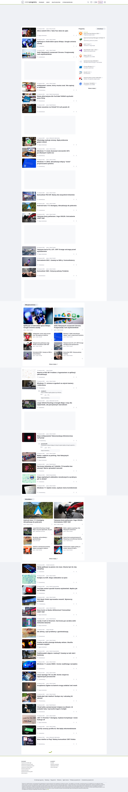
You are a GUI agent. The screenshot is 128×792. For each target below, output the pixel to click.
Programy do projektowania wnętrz (27, 765)
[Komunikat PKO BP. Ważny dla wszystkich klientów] (29, 196)
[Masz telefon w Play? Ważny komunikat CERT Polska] (29, 740)
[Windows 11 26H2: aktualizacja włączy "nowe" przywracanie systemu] (29, 163)
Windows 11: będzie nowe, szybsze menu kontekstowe (57, 488)
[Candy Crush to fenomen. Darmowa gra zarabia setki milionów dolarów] (29, 622)
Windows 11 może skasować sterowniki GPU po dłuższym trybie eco (53, 152)
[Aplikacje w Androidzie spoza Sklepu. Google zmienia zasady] (29, 43)
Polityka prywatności (75, 780)
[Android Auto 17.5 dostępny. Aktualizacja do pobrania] (29, 207)
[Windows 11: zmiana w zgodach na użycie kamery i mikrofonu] (29, 384)
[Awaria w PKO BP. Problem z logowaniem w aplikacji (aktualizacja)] (29, 374)
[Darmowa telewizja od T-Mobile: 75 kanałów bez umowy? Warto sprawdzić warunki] (29, 467)
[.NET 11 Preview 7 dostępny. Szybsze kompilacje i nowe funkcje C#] (29, 719)
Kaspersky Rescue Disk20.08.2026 (92, 77)
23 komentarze (42, 275)
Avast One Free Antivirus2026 (91, 33)
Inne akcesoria (87, 73)
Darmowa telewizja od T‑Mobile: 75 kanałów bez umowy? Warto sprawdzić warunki (54, 467)
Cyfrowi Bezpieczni (67, 2)
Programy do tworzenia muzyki (27, 764)
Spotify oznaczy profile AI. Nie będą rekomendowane (56, 728)
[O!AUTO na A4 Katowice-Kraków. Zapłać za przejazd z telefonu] (27, 550)
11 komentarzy (42, 604)
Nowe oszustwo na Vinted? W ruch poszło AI (53, 107)
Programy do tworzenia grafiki (27, 771)
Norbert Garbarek (50, 565)
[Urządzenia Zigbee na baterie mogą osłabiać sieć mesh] (29, 687)
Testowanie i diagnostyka (89, 45)
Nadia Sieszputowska (51, 475)
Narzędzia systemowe (88, 67)
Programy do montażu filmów (26, 767)
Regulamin (53, 780)
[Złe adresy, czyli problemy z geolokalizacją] (27, 541)
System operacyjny (53, 767)
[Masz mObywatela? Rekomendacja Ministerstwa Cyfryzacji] (29, 437)
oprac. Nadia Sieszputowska (52, 94)
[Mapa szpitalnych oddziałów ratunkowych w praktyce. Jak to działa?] (29, 478)
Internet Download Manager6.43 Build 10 (94, 38)
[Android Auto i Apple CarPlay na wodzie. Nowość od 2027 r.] (58, 550)
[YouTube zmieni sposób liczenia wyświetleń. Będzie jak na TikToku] (29, 590)
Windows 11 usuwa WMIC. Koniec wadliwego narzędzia (57, 664)
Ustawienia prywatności (88, 780)
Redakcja (47, 780)
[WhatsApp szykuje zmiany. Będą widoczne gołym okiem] (29, 141)
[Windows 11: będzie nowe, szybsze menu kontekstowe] (29, 489)
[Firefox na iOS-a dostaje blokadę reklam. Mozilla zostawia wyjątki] (29, 643)
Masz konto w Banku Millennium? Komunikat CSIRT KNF (53, 611)
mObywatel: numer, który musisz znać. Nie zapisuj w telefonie (55, 86)
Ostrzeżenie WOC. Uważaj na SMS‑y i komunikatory (56, 260)
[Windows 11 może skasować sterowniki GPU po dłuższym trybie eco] (29, 152)
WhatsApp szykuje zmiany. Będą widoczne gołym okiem (52, 141)
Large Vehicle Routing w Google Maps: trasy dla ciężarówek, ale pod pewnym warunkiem (54, 404)
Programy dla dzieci (25, 770)
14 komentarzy (42, 492)
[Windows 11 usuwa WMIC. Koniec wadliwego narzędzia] (29, 665)
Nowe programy (24, 773)
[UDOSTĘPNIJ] (76, 35)
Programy (41, 2)
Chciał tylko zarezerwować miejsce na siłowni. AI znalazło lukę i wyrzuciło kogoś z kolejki (55, 708)
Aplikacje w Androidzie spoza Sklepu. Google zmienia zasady (56, 42)
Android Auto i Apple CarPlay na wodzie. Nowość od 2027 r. (71, 547)
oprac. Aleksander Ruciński (52, 400)
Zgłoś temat (66, 780)
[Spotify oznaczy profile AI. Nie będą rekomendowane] (29, 730)
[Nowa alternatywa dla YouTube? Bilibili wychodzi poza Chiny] (29, 97)
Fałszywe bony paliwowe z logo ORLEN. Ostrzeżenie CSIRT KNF (56, 217)
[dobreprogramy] (32, 2)
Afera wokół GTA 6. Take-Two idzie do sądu (52, 31)
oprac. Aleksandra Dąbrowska (53, 138)
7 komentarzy (42, 388)
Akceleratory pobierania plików (91, 40)
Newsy (48, 2)
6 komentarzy (42, 166)
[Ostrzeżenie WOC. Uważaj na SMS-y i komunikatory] (29, 261)
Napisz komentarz (43, 35)
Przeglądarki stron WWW (89, 56)
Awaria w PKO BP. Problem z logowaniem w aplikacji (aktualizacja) (56, 373)
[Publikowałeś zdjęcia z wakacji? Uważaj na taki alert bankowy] (29, 654)
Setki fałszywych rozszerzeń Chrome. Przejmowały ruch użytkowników (55, 53)
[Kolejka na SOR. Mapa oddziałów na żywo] (29, 579)
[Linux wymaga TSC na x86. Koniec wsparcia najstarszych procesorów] (29, 676)
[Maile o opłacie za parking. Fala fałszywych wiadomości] (29, 457)
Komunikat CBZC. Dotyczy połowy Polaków (53, 271)
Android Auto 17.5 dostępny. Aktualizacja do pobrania (57, 205)
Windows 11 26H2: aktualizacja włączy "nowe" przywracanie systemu (54, 162)
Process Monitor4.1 (89, 66)
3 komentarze (42, 101)
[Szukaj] (88, 2)
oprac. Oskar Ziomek (50, 39)
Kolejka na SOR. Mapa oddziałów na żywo (52, 578)
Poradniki (52, 762)
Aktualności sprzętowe (54, 764)
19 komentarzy (42, 701)
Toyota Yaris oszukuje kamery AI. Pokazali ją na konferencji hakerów (72, 538)
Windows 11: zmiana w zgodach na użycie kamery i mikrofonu (55, 384)
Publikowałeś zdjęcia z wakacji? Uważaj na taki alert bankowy (56, 654)
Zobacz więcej (52, 364)
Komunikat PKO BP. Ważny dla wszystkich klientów (56, 195)
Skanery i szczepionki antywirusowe (92, 79)
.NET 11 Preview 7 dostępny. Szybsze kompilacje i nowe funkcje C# (57, 719)
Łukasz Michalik (36, 540)
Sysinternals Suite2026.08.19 (91, 61)
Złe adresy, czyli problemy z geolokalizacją (40, 538)
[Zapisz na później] (74, 35)
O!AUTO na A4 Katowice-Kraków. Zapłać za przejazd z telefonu (41, 547)
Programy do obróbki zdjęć (26, 762)
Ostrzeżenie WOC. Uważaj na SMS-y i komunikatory (42, 353)
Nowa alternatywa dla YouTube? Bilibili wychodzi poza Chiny (55, 97)
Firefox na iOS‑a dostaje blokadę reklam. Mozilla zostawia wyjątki (55, 643)
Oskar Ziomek (49, 370)
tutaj (48, 789)
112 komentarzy (42, 440)
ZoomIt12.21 (87, 72)
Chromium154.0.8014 (89, 83)
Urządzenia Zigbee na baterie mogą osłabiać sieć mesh (57, 685)
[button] (105, 2)
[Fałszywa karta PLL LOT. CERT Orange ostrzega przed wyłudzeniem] (29, 251)
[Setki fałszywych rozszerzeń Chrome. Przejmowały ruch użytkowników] (29, 53)
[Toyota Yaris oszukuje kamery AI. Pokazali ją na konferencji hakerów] (58, 541)
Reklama (59, 780)
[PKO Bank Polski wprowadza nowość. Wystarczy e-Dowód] (29, 600)
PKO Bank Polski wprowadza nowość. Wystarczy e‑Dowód (54, 600)
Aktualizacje (100, 28)
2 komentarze (42, 57)
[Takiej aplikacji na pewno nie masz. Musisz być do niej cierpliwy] (29, 568)
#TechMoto (28, 499)
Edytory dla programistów (89, 51)
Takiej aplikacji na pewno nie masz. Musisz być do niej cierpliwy (57, 568)
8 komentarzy (42, 744)
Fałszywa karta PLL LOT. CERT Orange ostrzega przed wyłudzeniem (56, 250)
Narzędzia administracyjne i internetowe (93, 62)
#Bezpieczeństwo (30, 305)
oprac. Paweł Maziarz (51, 105)
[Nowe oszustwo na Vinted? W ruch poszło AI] (29, 108)
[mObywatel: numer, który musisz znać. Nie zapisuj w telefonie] (29, 87)
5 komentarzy (42, 155)
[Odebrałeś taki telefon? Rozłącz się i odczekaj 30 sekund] (29, 697)
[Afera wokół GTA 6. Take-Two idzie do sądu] (29, 32)
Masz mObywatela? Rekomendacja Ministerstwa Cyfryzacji (55, 437)
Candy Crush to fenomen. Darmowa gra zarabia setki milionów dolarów (56, 622)
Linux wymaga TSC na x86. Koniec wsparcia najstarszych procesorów (53, 675)
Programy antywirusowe (89, 35)
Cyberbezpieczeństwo (54, 765)
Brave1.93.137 (87, 55)
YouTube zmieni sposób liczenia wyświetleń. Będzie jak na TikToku (57, 589)
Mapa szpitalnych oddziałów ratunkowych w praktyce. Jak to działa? (57, 478)
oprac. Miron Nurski (50, 28)
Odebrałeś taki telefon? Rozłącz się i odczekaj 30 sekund (55, 697)
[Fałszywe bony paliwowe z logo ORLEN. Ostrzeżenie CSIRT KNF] (29, 217)
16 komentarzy (42, 90)
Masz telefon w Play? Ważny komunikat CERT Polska (56, 739)
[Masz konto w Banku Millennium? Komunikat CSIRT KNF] (29, 611)
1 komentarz (41, 46)
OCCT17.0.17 (87, 44)
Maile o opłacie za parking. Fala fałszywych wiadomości (53, 456)
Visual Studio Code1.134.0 (90, 49)
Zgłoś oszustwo (56, 2)
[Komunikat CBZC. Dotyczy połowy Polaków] (29, 272)
